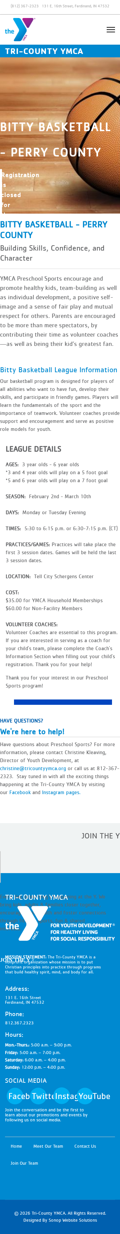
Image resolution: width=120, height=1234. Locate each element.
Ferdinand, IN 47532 (24, 1002)
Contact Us (85, 1146)
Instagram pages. (61, 792)
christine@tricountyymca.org (33, 768)
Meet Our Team (48, 1146)
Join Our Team (24, 1163)
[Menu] (111, 30)
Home (16, 1146)
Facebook (20, 792)
